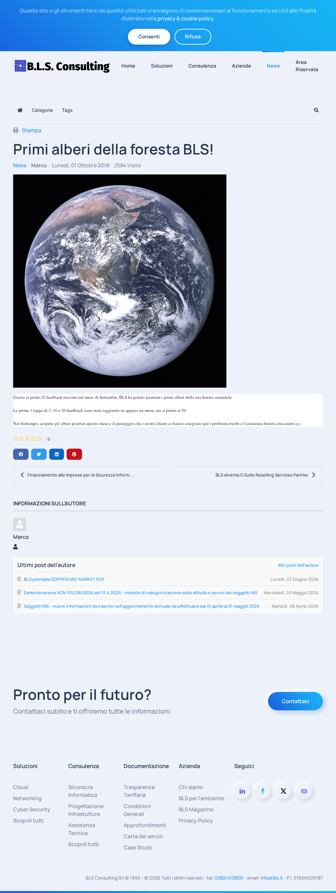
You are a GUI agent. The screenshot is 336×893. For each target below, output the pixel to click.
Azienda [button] (241, 65)
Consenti (149, 36)
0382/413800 (229, 878)
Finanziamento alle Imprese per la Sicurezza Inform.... (81, 475)
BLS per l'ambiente (201, 798)
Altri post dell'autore (298, 565)
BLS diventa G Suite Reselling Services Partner (262, 475)
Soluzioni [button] (162, 65)
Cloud (20, 787)
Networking (27, 798)
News (273, 65)
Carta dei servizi (143, 836)
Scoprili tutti (28, 820)
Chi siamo (191, 787)
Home (128, 65)
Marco (39, 165)
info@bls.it (272, 878)
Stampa (31, 130)
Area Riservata (307, 66)
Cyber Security (31, 809)
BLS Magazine (196, 809)
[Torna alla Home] (65, 66)
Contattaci (295, 701)
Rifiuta (193, 36)
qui (298, 423)
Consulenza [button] (202, 65)
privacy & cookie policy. (186, 18)
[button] (316, 110)
